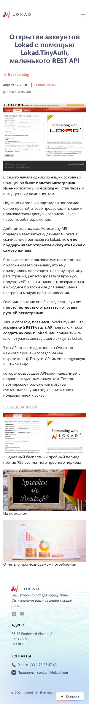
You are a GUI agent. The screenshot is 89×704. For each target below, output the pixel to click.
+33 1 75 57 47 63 (43, 665)
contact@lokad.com (52, 672)
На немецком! (16, 513)
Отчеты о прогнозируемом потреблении (39, 564)
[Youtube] (22, 614)
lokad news (46, 85)
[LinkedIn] (13, 614)
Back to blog (18, 74)
